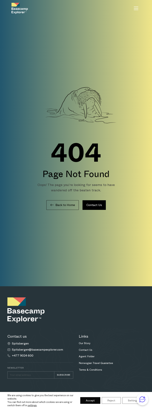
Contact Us (94, 205)
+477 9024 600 (22, 356)
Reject (111, 400)
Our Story (84, 343)
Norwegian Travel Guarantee (96, 363)
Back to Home (65, 205)
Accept (90, 400)
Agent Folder (87, 356)
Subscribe (63, 375)
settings (32, 405)
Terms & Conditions (90, 370)
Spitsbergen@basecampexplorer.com (37, 350)
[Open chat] (142, 399)
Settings (133, 400)
